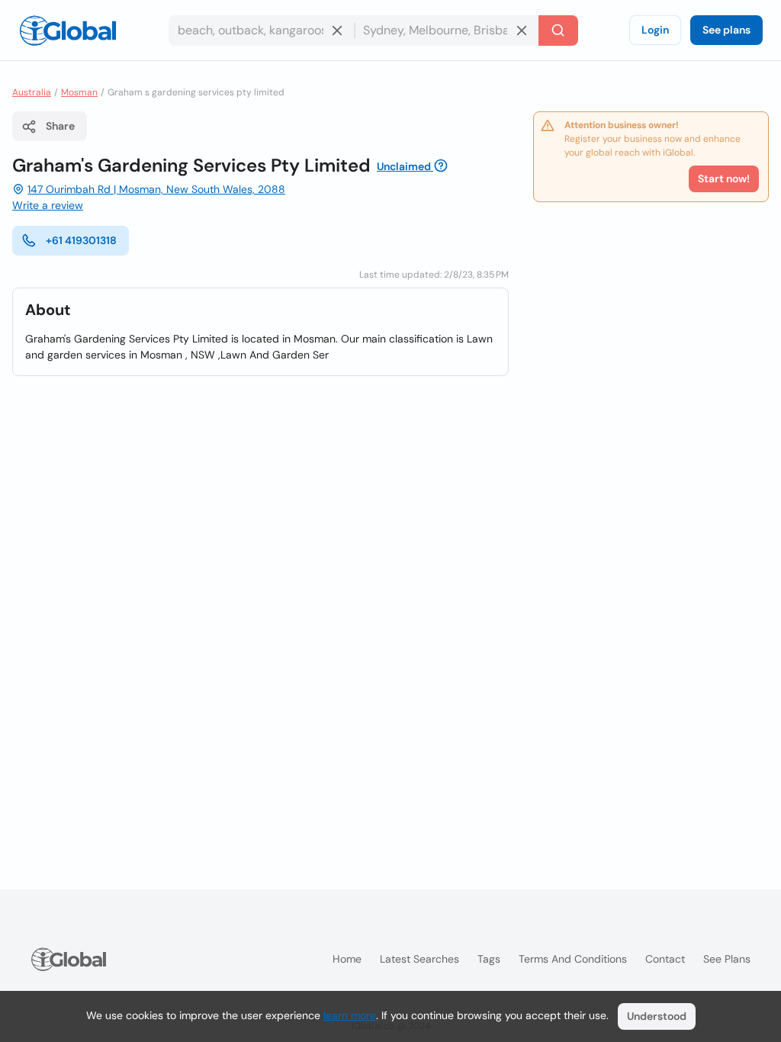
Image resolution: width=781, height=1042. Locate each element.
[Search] (558, 30)
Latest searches (419, 959)
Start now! (724, 178)
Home (347, 959)
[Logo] (67, 30)
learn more (349, 1015)
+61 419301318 (81, 240)
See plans (726, 30)
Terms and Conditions (573, 959)
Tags (488, 959)
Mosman (79, 92)
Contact (665, 959)
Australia (31, 92)
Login (655, 30)
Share (60, 126)
